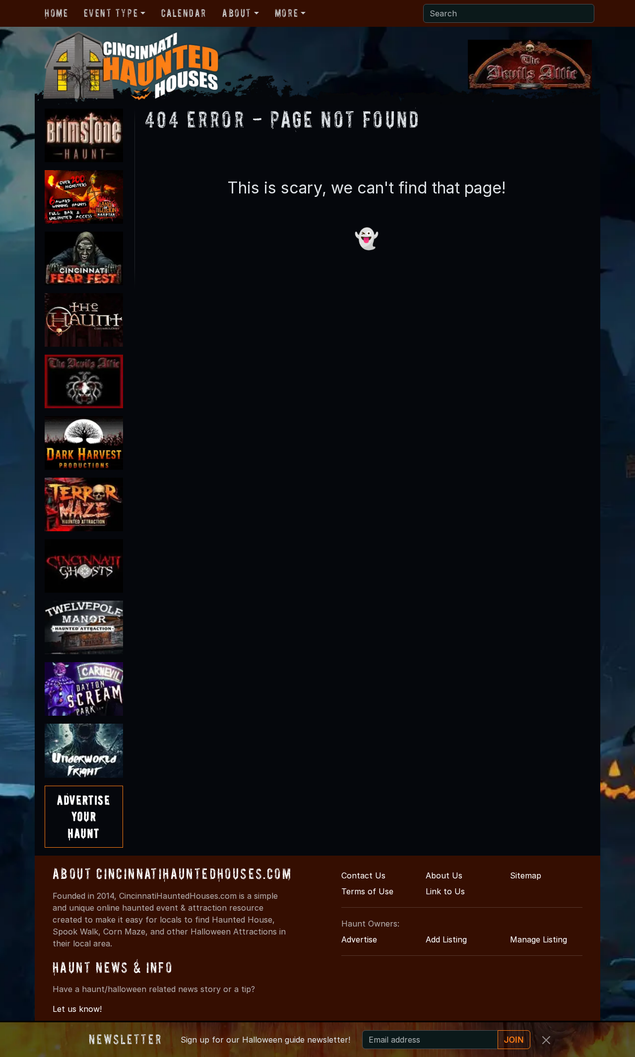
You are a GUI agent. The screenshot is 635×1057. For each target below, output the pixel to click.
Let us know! (77, 1009)
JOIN (514, 1040)
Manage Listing (538, 939)
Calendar (183, 13)
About (237, 13)
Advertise (359, 939)
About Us (444, 875)
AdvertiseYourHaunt (83, 816)
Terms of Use (367, 891)
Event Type (111, 13)
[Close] (546, 1040)
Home (56, 13)
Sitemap (525, 875)
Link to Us (445, 891)
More (286, 13)
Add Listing (446, 939)
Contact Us (363, 875)
